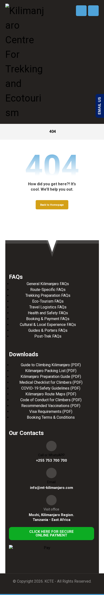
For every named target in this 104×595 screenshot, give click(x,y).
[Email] (51, 473)
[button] (93, 10)
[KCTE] (24, 62)
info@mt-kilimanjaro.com (51, 487)
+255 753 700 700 (51, 460)
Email (51, 482)
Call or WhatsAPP (51, 455)
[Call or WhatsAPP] (51, 446)
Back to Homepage (52, 204)
